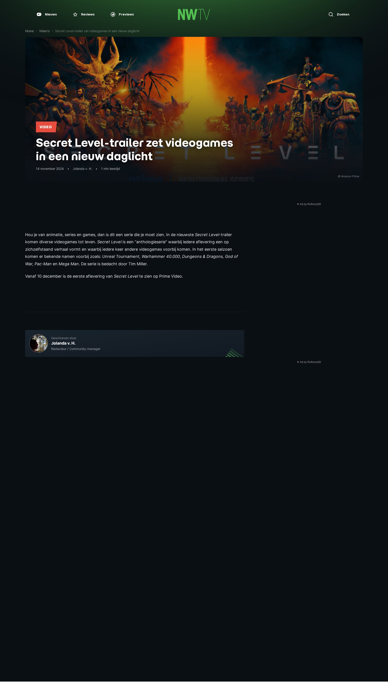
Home (29, 31)
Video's (44, 31)
